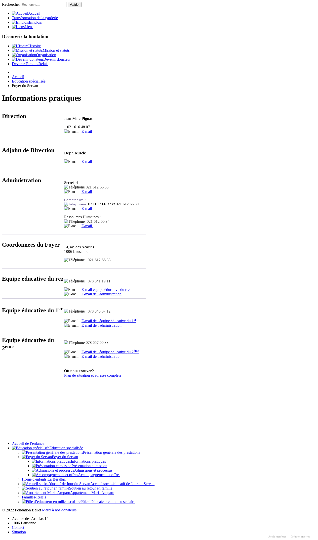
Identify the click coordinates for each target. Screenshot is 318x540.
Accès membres (277, 536)
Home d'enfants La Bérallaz (44, 479)
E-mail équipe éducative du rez (105, 289)
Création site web (300, 536)
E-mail (86, 131)
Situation (19, 532)
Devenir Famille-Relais (30, 64)
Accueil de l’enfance (28, 443)
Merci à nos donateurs (59, 510)
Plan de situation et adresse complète (92, 375)
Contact (18, 527)
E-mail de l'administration (101, 294)
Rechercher (11, 4)
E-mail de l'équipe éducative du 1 (108, 321)
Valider (75, 4)
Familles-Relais (34, 497)
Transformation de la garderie (35, 18)
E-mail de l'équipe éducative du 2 (110, 352)
